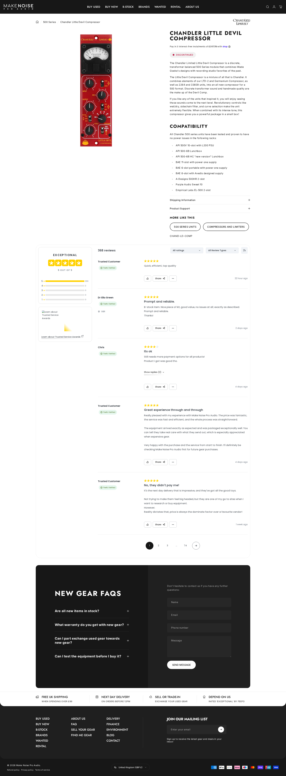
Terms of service (42, 770)
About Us (78, 719)
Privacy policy (27, 770)
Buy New (42, 724)
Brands (42, 735)
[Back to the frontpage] (37, 22)
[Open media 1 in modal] (96, 90)
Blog (110, 735)
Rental (41, 746)
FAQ (74, 724)
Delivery (113, 719)
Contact (113, 741)
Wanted (42, 741)
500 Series (49, 22)
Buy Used (43, 719)
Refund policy (13, 770)
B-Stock (42, 730)
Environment (117, 730)
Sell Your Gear (83, 730)
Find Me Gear (81, 735)
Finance (113, 724)
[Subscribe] (221, 729)
